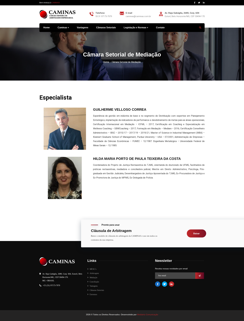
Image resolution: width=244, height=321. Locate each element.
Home (106, 62)
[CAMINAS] (57, 14)
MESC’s (93, 269)
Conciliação (94, 282)
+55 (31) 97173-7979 (51, 285)
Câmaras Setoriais (97, 290)
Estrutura (93, 294)
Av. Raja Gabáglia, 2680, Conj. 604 (182, 13)
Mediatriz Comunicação (147, 314)
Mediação (93, 277)
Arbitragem (94, 273)
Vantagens (94, 286)
